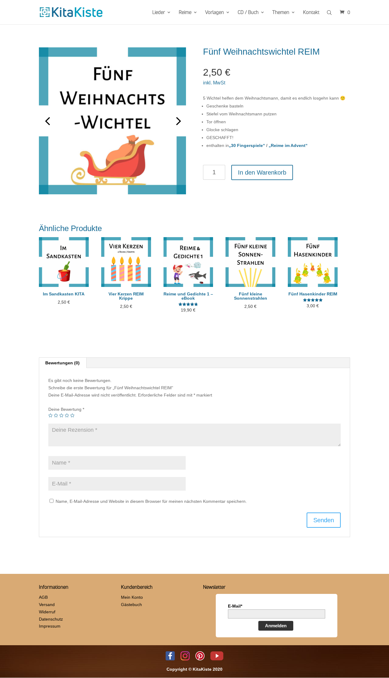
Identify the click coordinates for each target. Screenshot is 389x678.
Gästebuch (131, 604)
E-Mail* (235, 606)
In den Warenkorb (262, 172)
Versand (47, 604)
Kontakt (311, 12)
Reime (185, 12)
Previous (48, 121)
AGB (43, 597)
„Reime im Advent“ (288, 145)
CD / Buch (248, 12)
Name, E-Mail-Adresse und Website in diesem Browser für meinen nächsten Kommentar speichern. (151, 501)
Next (177, 121)
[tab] (63, 363)
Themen (280, 12)
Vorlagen (214, 12)
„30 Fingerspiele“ (247, 145)
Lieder (158, 12)
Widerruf (47, 611)
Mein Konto (132, 597)
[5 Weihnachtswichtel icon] (112, 120)
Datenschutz (51, 619)
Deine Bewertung (66, 409)
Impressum (49, 626)
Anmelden (276, 625)
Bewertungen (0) (62, 362)
